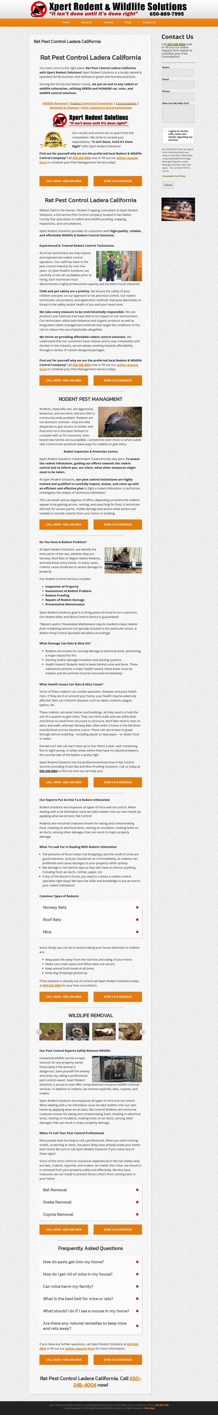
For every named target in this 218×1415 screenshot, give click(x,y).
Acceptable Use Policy (173, 176)
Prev (39, 1032)
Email (165, 79)
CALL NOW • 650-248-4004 (63, 181)
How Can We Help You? (175, 103)
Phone (166, 91)
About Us (86, 22)
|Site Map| (149, 1408)
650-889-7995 (162, 1405)
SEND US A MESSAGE (118, 181)
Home (66, 22)
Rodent (75, 103)
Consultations (126, 103)
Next (143, 1032)
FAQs (128, 22)
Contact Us (149, 22)
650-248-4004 (176, 44)
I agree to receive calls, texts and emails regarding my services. (180, 135)
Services (108, 22)
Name (165, 67)
